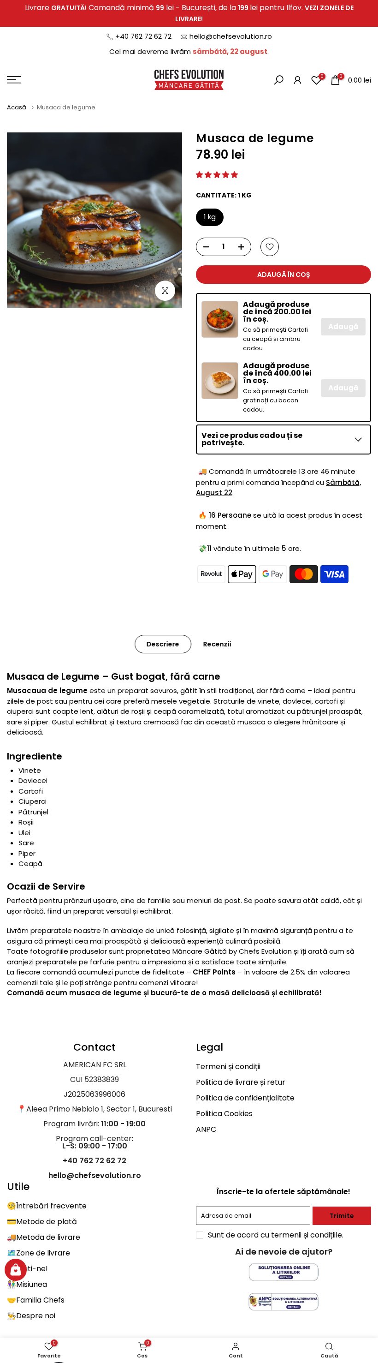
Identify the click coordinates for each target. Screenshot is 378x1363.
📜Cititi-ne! (27, 1268)
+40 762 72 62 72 (143, 36)
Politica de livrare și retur (240, 1082)
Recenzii (217, 644)
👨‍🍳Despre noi (31, 1315)
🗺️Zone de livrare (38, 1253)
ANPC (206, 1129)
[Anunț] (189, 13)
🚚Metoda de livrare (43, 1237)
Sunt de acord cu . (275, 1235)
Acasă (17, 107)
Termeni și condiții (228, 1066)
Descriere (163, 644)
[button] (217, 174)
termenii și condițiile (306, 1235)
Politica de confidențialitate (245, 1098)
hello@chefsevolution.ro (230, 36)
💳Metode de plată (42, 1221)
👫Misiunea (27, 1284)
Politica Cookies (224, 1113)
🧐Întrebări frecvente (47, 1206)
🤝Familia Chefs (36, 1300)
